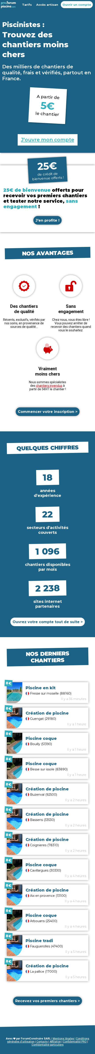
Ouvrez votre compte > (48, 622)
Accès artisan (47, 4)
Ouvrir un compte (77, 4)
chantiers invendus (49, 385)
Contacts (42, 1041)
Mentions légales (63, 1038)
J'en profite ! (47, 220)
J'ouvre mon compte (47, 140)
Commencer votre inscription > (47, 412)
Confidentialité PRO (75, 1041)
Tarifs (27, 4)
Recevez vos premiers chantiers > (47, 1001)
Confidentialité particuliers (48, 1044)
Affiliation (55, 1041)
